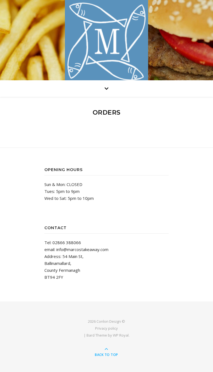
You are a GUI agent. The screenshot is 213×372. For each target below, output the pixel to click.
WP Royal (121, 335)
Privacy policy (106, 328)
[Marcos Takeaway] (106, 41)
